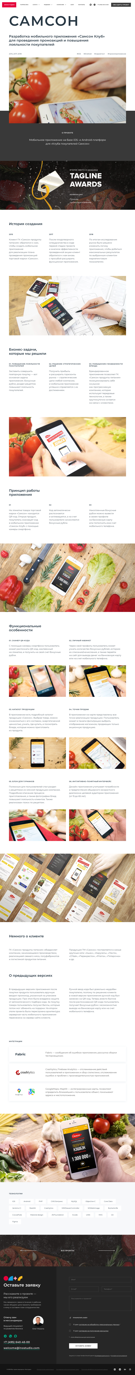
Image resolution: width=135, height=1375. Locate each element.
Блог (72, 4)
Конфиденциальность (102, 1355)
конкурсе (93, 170)
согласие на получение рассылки (93, 1331)
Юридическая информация (45, 1369)
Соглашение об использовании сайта (67, 1369)
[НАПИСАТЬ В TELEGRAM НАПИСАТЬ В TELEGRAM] (94, 5)
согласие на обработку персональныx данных (99, 1325)
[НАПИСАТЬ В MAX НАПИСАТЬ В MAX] (91, 5)
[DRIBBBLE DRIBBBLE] (130, 1369)
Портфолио (24, 4)
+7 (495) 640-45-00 (103, 4)
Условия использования (119, 1355)
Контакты (81, 4)
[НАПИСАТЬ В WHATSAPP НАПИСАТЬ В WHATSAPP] (10, 1336)
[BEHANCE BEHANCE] (125, 1369)
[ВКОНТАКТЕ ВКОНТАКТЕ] (114, 1369)
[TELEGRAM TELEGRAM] (120, 1369)
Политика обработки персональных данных (94, 1369)
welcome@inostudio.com (22, 1347)
